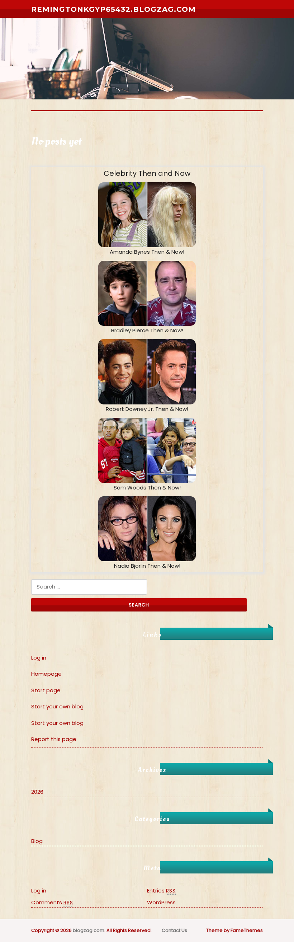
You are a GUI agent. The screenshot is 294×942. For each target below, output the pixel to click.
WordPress (161, 902)
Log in (38, 657)
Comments (52, 902)
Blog (37, 841)
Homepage (46, 674)
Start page (46, 690)
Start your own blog (57, 706)
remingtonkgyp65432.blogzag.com (113, 9)
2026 (37, 792)
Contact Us (174, 930)
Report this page (53, 739)
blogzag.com (88, 930)
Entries (161, 890)
